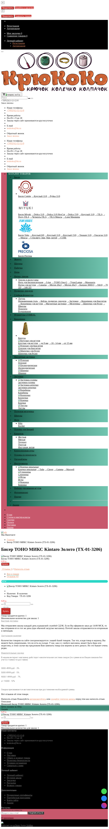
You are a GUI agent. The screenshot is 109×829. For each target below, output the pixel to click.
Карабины (23, 392)
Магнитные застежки (24, 357)
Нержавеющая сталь (28, 301)
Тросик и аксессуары (28, 280)
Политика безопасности (18, 760)
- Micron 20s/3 (69, 285)
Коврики (22, 485)
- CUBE (62, 238)
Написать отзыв (22, 569)
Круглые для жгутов (28, 343)
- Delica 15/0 (72, 214)
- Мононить (89, 282)
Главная (10, 539)
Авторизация (13, 28)
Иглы (20, 479)
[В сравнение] (7, 607)
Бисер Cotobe (24, 196)
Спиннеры (23, 474)
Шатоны (18, 263)
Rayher (21, 426)
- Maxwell (69, 469)
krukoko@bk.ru (14, 128)
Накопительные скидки (12, 653)
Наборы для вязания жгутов (27, 488)
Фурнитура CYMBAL (25, 315)
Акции (15, 505)
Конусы (22, 338)
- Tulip (40, 469)
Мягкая (21, 439)
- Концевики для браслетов (92, 301)
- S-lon (47, 282)
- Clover (49, 469)
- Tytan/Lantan (75, 282)
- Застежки (72, 301)
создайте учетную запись (63, 699)
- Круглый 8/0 (37, 235)
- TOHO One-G (59, 282)
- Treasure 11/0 (84, 235)
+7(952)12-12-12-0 (15, 110)
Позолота (22, 309)
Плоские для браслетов (29, 348)
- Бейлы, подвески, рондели (52, 301)
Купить (5, 564)
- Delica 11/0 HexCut (55, 214)
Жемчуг (18, 259)
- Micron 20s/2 (54, 285)
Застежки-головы (26, 382)
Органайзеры (20, 459)
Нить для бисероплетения (30, 282)
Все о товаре (13, 574)
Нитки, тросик (21, 276)
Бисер (17, 177)
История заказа (14, 778)
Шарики (22, 373)
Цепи (16, 272)
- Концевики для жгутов (30, 303)
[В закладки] (4, 607)
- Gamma (58, 469)
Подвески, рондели (23, 291)
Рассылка (11, 783)
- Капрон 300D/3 (85, 285)
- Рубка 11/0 (54, 196)
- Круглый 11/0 (39, 196)
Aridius (29, 825)
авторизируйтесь (38, 699)
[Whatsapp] (104, 791)
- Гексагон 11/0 (99, 235)
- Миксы (23, 238)
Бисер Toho (23, 235)
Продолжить (7, 8)
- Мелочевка (73, 303)
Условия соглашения (17, 763)
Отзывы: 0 (6, 569)
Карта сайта (12, 800)
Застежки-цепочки (27, 387)
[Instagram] (104, 805)
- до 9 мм (43, 343)
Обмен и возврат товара (18, 758)
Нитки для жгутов (27, 285)
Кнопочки (23, 398)
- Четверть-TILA (38, 217)
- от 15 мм (67, 343)
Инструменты (21, 463)
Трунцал (22, 442)
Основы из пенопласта (25, 455)
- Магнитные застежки (55, 303)
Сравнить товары (23, 16)
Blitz (20, 423)
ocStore (16, 825)
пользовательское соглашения (28, 818)
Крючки (22, 403)
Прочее (17, 497)
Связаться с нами (15, 765)
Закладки (11, 780)
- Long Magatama (71, 217)
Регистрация (13, 26)
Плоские (22, 363)
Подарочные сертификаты (19, 795)
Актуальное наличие (11, 635)
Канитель (18, 433)
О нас (9, 514)
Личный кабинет (15, 41)
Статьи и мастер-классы (18, 517)
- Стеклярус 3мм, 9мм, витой (42, 238)
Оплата (10, 522)
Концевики (19, 319)
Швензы (18, 415)
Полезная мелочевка (24, 411)
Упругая (22, 444)
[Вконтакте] (104, 798)
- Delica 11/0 (38, 214)
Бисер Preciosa (25, 256)
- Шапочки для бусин (91, 303)
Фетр (16, 420)
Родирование (24, 311)
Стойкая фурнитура (23, 295)
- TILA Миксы (54, 217)
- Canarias (41, 285)
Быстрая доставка (9, 621)
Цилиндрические (26, 368)
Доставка (11, 525)
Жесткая (22, 437)
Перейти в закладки (24, 8)
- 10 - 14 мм (55, 343)
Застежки (18, 376)
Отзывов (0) (12, 576)
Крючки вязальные (27, 469)
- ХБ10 (98, 285)
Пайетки (18, 268)
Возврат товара (14, 785)
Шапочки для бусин (27, 353)
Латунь (21, 298)
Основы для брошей (24, 429)
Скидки (10, 520)
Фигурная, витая (26, 447)
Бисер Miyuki (24, 214)
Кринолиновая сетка (24, 450)
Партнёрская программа (18, 797)
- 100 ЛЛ (26, 287)
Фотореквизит (21, 492)
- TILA (98, 214)
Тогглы (21, 408)
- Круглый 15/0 (68, 235)
